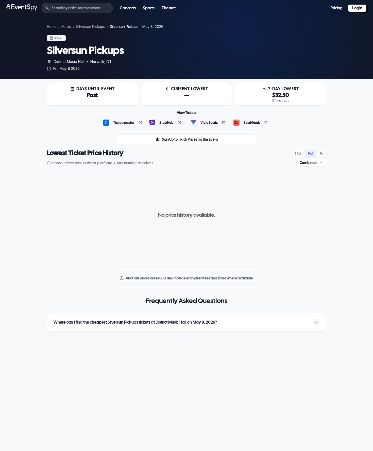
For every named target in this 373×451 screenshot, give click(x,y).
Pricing (337, 8)
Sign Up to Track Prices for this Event (190, 139)
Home (51, 27)
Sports (149, 8)
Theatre (169, 8)
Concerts (128, 8)
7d (321, 153)
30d (298, 153)
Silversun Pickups (90, 27)
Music (66, 27)
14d (310, 153)
